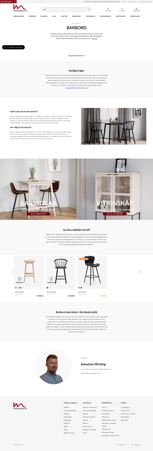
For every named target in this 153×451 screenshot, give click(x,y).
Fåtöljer (66, 407)
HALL (54, 16)
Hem (73, 23)
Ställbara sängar (69, 433)
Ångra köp (124, 420)
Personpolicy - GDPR (128, 414)
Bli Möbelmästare (145, 2)
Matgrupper (68, 417)
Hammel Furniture (89, 417)
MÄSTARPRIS (121, 16)
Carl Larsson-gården (89, 410)
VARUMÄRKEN (105, 16)
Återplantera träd (107, 432)
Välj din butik (6, 2)
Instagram (137, 444)
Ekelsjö (85, 414)
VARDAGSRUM (18, 16)
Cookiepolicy (125, 407)
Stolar (66, 430)
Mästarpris (105, 417)
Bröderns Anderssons (90, 407)
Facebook (121, 444)
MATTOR (64, 16)
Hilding (85, 420)
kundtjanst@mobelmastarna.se (76, 88)
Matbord (67, 414)
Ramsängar (67, 420)
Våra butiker (125, 417)
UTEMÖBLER (90, 16)
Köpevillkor (106, 414)
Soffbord (67, 423)
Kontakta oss (125, 410)
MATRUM (32, 16)
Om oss (123, 2)
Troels (85, 433)
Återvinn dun (106, 429)
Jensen (85, 423)
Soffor (66, 426)
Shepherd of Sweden (89, 430)
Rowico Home (87, 426)
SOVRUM (44, 16)
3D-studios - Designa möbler (109, 424)
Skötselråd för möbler (109, 420)
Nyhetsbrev (132, 2)
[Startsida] (20, 7)
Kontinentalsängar (70, 410)
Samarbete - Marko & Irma (110, 435)
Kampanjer (135, 16)
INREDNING (76, 16)
